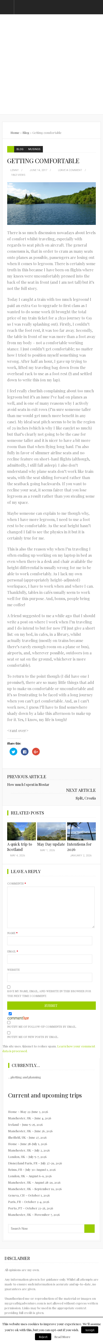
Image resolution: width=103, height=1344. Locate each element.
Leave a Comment (70, 170)
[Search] (89, 1228)
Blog (26, 133)
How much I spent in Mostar (28, 784)
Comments (16, 883)
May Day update (51, 844)
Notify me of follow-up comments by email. (41, 1026)
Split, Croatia (86, 798)
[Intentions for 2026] (81, 831)
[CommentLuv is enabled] (18, 1018)
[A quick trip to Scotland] (21, 831)
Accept (89, 1330)
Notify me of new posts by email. (32, 1037)
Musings (34, 149)
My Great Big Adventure (51, 42)
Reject (43, 1337)
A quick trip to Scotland (19, 847)
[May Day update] (51, 831)
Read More (62, 1337)
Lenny (14, 170)
